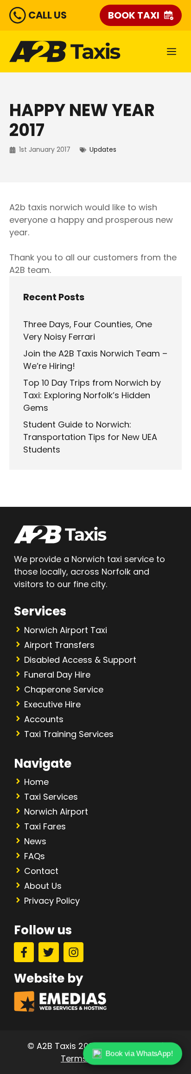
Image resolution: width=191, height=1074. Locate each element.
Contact (41, 871)
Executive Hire (52, 704)
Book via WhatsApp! (139, 1053)
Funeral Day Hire (57, 674)
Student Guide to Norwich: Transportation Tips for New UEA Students (90, 437)
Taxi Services (51, 796)
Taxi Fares (45, 826)
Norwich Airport (56, 811)
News (35, 841)
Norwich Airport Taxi (65, 630)
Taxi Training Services (69, 734)
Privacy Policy (52, 900)
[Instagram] (73, 952)
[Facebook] (24, 952)
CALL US (47, 15)
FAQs (34, 856)
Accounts (44, 719)
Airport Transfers (59, 645)
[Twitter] (48, 952)
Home (36, 782)
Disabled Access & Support (80, 660)
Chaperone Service (63, 689)
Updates (102, 149)
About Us (43, 886)
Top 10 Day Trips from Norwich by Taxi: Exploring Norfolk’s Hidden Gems (92, 395)
